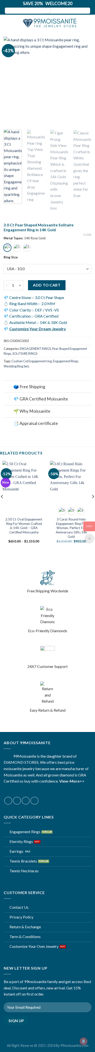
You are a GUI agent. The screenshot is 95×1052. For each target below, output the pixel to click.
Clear (87, 234)
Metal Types (13, 238)
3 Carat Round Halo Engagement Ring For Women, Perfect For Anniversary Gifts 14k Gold (71, 528)
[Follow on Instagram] (17, 801)
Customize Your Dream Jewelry (37, 328)
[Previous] (11, 80)
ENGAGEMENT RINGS (35, 349)
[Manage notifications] (83, 1041)
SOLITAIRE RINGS (24, 353)
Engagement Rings (65, 361)
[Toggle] (8, 387)
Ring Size (11, 257)
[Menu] (7, 23)
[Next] (83, 80)
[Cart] (88, 23)
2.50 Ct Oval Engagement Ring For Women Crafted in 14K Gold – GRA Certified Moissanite (23, 525)
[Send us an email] (26, 801)
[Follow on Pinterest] (34, 801)
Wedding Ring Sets (16, 366)
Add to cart (46, 285)
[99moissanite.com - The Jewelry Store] (47, 23)
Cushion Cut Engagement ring (31, 361)
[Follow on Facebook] (8, 801)
